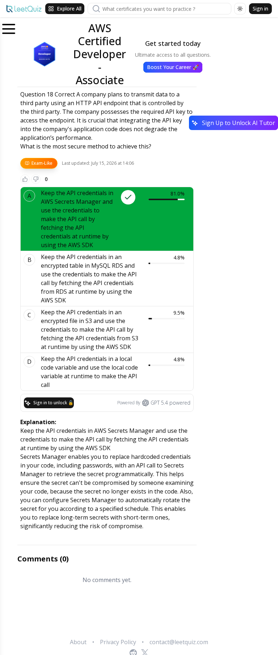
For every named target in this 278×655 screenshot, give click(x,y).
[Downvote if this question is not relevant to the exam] (36, 179)
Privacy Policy (118, 642)
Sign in (260, 8)
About (78, 642)
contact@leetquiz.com (178, 642)
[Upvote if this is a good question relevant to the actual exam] (25, 179)
